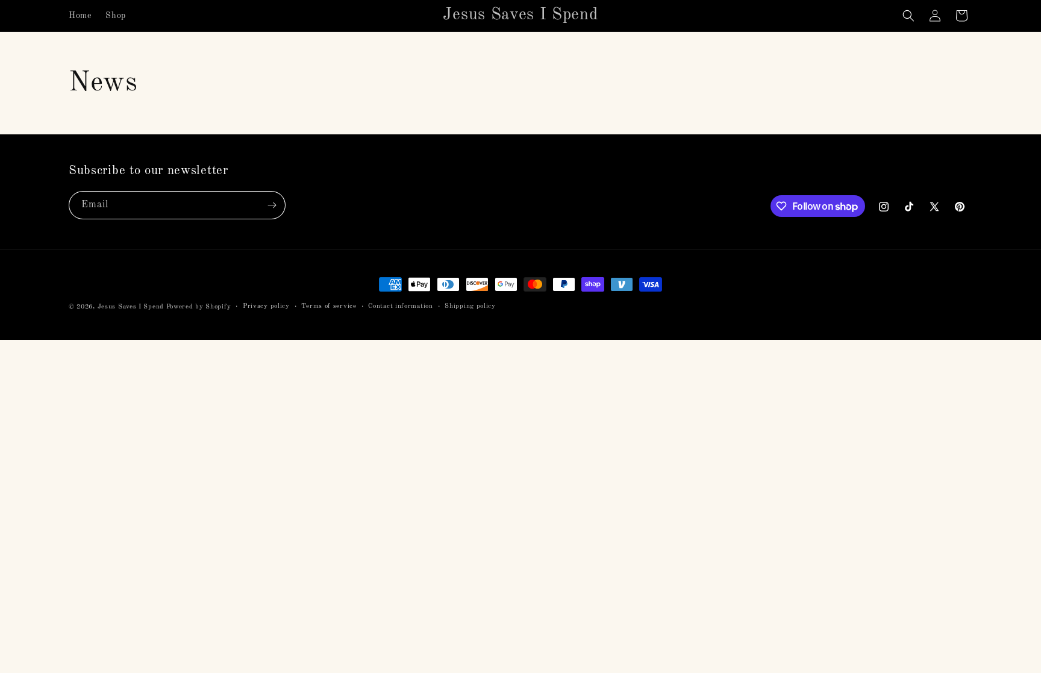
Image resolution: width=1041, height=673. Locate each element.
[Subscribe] (271, 205)
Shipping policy (470, 306)
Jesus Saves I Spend (131, 307)
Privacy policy (266, 306)
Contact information (400, 306)
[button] (908, 15)
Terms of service (328, 306)
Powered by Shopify (198, 307)
